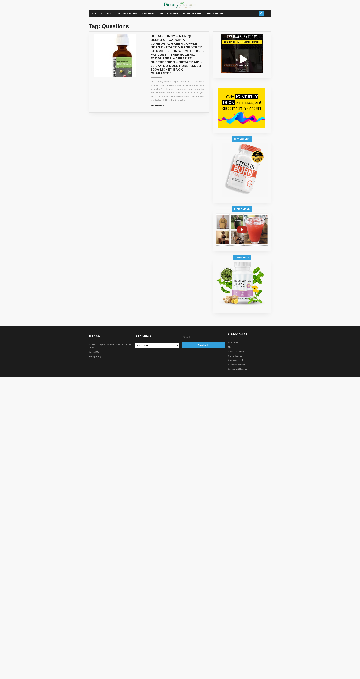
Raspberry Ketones (192, 13)
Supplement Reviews (127, 13)
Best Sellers (107, 13)
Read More (157, 106)
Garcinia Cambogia (169, 13)
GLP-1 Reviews (149, 13)
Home (93, 13)
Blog (230, 347)
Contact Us (94, 352)
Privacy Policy (95, 356)
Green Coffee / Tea (214, 13)
